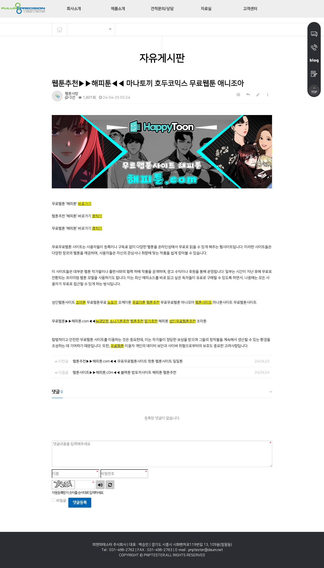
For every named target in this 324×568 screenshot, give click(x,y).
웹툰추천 (153, 302)
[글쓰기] (257, 95)
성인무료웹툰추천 (182, 321)
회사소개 (74, 9)
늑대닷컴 (102, 321)
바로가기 (84, 204)
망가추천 (151, 321)
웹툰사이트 (203, 302)
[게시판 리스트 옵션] (267, 95)
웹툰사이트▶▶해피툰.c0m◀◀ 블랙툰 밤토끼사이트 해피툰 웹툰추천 (124, 373)
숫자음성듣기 (100, 484)
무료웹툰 (117, 346)
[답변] (248, 95)
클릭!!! (97, 216)
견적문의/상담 (162, 9)
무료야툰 (138, 302)
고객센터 (250, 9)
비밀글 (61, 501)
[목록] (238, 95)
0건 (72, 98)
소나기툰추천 (119, 321)
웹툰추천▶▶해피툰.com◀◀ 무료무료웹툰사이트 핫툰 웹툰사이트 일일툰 (128, 361)
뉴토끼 (112, 302)
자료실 (206, 9)
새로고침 (110, 484)
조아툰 (81, 302)
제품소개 (118, 9)
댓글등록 (80, 502)
